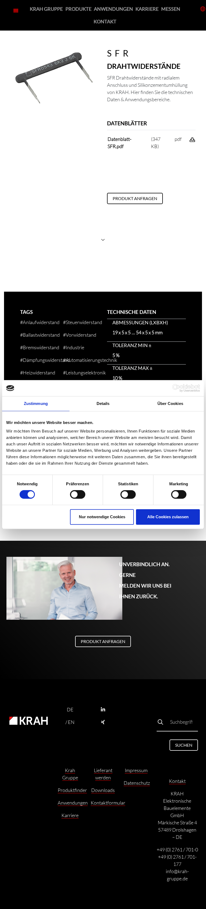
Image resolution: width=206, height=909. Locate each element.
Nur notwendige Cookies (102, 516)
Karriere (147, 9)
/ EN (70, 722)
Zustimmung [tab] (36, 403)
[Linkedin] (103, 709)
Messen (170, 9)
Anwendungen (113, 9)
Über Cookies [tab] (170, 403)
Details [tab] (103, 403)
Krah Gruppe (46, 9)
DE (70, 709)
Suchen (183, 745)
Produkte (78, 9)
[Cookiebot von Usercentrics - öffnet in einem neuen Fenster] (176, 388)
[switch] (77, 494)
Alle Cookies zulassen (168, 516)
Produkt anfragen (135, 198)
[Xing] (103, 722)
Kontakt (105, 21)
